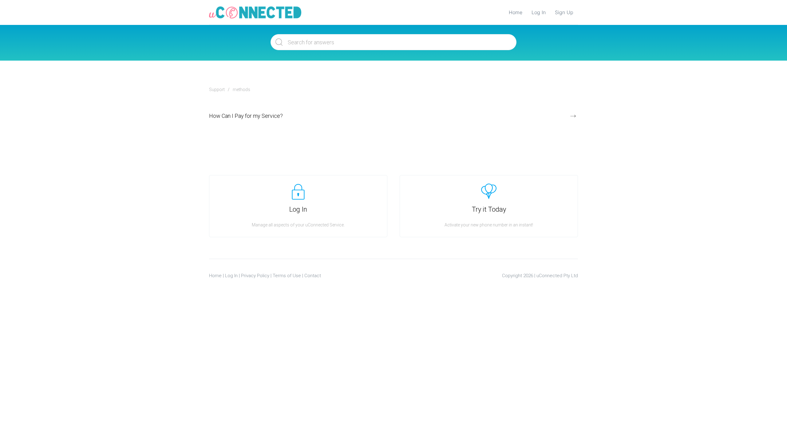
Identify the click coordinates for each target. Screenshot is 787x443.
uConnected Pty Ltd (557, 275)
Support (217, 89)
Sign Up (564, 12)
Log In (539, 12)
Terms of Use (287, 275)
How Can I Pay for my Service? (246, 116)
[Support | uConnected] (255, 12)
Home (515, 12)
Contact (312, 275)
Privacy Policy (255, 275)
